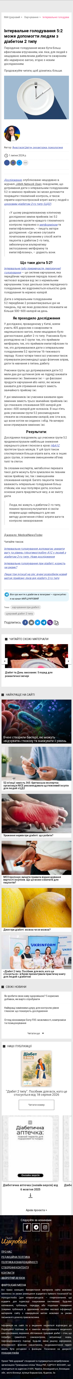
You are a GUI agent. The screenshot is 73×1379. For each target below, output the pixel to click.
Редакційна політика (15, 1257)
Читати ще (36, 1033)
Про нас (6, 1251)
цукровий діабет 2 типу (19, 613)
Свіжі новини (16, 987)
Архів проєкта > (36, 1210)
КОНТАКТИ (7, 1272)
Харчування (31, 17)
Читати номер (36, 1104)
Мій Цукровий (12, 17)
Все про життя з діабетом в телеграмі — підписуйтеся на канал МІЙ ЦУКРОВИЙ (38, 596)
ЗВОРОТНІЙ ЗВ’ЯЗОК (13, 1278)
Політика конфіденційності (19, 1262)
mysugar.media (10, 1352)
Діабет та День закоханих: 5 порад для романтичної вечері (28, 674)
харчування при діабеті (25, 607)
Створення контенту (15, 1267)
